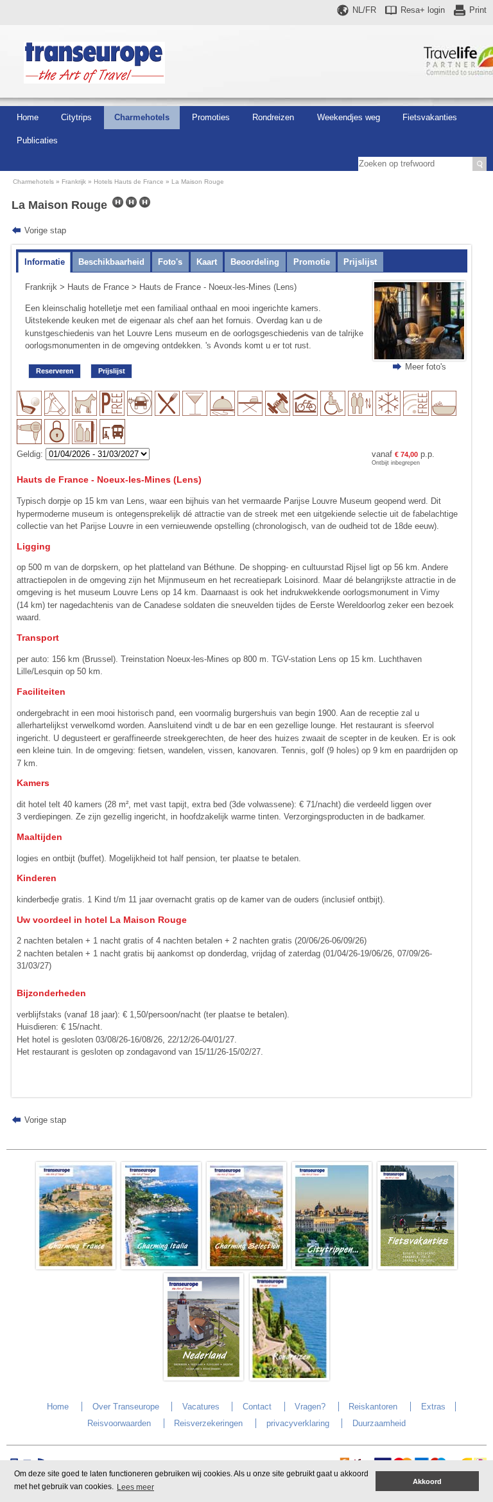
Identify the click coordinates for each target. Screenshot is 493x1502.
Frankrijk (74, 181)
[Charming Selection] (246, 1266)
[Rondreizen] (289, 1377)
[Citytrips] (332, 1266)
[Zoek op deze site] (479, 164)
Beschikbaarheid (111, 262)
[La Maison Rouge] (419, 357)
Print (478, 10)
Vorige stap (45, 230)
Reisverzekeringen (208, 1423)
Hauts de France (98, 287)
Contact (257, 1406)
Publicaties (37, 140)
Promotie (311, 262)
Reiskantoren (373, 1406)
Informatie (44, 262)
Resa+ (423, 10)
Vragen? (310, 1406)
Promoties (211, 117)
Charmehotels (141, 117)
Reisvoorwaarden (119, 1423)
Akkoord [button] (427, 1481)
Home (28, 117)
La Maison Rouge (197, 181)
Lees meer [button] (135, 1487)
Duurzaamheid (379, 1423)
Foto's (170, 262)
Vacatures (201, 1406)
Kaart (206, 262)
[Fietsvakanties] (417, 1266)
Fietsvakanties (429, 117)
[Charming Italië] (161, 1266)
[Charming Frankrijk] (76, 1266)
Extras (433, 1406)
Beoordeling (254, 262)
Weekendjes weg (348, 117)
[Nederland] (203, 1377)
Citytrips (76, 117)
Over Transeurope (125, 1406)
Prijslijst (360, 262)
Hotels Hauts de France (129, 181)
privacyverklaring (297, 1423)
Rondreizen (273, 117)
